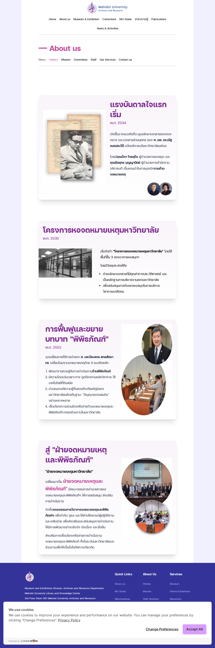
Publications (158, 19)
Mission (65, 59)
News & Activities (107, 28)
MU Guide (125, 19)
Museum (174, 584)
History (53, 59)
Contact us (125, 59)
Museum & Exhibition (86, 19)
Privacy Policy (69, 620)
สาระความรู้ (141, 19)
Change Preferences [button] (162, 629)
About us (64, 19)
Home (52, 19)
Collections (109, 19)
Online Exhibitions (180, 591)
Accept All (194, 629)
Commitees (80, 59)
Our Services (107, 59)
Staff (93, 59)
